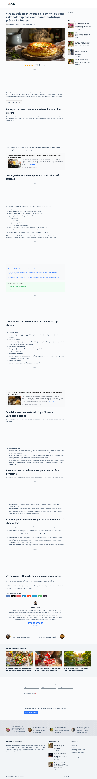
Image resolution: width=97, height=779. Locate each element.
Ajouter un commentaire (30, 693)
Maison (74, 3)
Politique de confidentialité (78, 749)
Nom (25, 687)
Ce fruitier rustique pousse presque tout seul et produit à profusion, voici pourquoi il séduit (83, 61)
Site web (60, 687)
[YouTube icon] (42, 623)
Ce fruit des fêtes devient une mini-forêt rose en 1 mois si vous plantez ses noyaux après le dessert (40, 730)
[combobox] (78, 16)
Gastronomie (85, 3)
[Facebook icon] (29, 623)
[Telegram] (34, 596)
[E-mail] (45, 596)
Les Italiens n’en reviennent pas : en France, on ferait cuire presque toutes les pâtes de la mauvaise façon (34, 156)
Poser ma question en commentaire (18, 286)
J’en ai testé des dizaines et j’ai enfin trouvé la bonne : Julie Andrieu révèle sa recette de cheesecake (35, 393)
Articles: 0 (35, 625)
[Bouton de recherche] (90, 16)
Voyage (79, 3)
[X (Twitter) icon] (34, 623)
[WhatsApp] (40, 596)
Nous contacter (13, 289)
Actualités (62, 3)
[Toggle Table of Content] (18, 102)
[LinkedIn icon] (31, 623)
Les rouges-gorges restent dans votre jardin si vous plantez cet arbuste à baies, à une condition (82, 44)
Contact (69, 3)
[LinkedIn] (24, 596)
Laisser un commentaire (31, 712)
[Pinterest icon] (39, 623)
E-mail (42, 687)
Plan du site (74, 745)
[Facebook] (8, 596)
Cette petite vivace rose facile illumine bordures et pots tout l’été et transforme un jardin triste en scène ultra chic (18, 730)
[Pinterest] (18, 596)
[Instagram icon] (37, 623)
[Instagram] (68, 776)
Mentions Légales (75, 750)
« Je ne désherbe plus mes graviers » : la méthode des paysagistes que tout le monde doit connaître (83, 730)
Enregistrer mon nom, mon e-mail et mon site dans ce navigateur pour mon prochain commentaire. (45, 708)
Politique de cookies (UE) (77, 752)
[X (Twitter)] (13, 596)
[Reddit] (29, 596)
